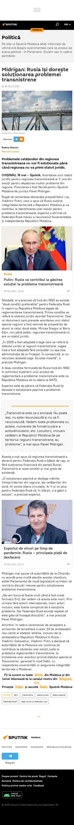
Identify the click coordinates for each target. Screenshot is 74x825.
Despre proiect (10, 776)
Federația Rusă (10, 701)
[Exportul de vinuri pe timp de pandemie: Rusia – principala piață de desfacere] (37, 522)
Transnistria (27, 695)
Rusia (8, 274)
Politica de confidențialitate (27, 780)
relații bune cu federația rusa (34, 701)
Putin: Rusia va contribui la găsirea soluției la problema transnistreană (33, 281)
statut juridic (43, 695)
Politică (6, 695)
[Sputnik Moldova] (10, 25)
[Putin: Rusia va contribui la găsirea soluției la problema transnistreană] (37, 248)
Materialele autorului (10, 151)
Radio (43, 687)
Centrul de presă (28, 776)
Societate (21, 746)
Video (19, 687)
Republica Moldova (59, 746)
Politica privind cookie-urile (17, 785)
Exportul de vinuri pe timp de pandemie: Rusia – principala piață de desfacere (35, 552)
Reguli (42, 776)
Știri (16, 695)
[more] (68, 290)
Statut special (59, 695)
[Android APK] (12, 795)
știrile (39, 675)
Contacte (52, 776)
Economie (37, 746)
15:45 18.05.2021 (11, 86)
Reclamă (6, 780)
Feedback (38, 785)
